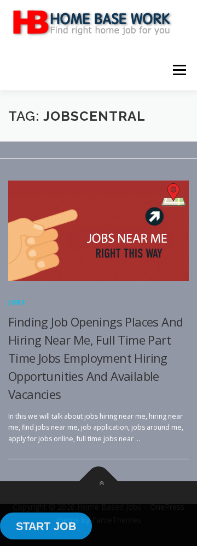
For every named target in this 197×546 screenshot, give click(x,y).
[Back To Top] (98, 481)
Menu (179, 70)
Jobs (17, 302)
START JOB (46, 526)
